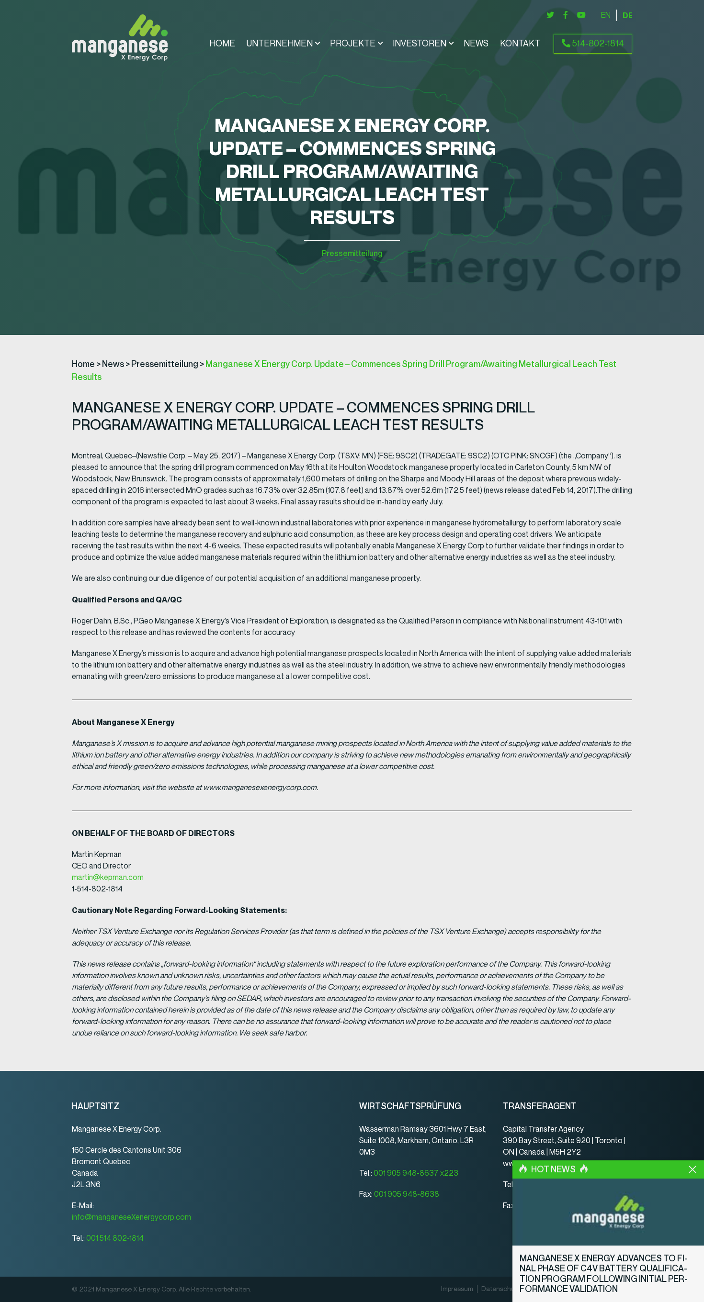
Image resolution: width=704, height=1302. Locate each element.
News (476, 43)
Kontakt (520, 43)
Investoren (419, 43)
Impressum (457, 1289)
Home (222, 43)
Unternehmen (280, 43)
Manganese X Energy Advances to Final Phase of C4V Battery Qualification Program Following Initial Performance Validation (604, 1274)
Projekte (352, 43)
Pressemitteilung (352, 253)
